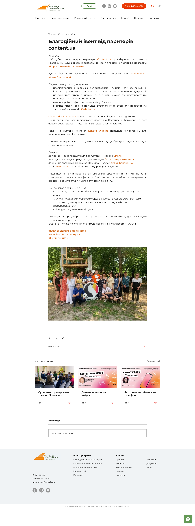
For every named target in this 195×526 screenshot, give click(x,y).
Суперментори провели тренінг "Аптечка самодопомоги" (54, 394)
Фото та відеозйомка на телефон (140, 394)
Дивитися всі (153, 361)
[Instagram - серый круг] (41, 490)
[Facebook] (104, 6)
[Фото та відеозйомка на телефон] (140, 377)
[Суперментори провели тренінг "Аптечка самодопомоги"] (54, 377)
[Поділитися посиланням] (62, 338)
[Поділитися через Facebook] (49, 338)
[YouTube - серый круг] (48, 490)
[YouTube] (115, 6)
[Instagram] (109, 6)
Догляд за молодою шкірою (94, 394)
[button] (40, 17)
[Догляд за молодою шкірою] (97, 377)
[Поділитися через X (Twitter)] (56, 338)
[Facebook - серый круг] (34, 490)
